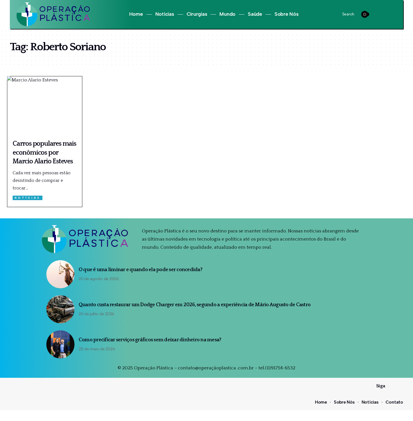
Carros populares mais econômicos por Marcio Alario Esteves (44, 152)
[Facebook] (379, 14)
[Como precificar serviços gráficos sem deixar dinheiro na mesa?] (60, 344)
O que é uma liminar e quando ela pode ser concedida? (140, 270)
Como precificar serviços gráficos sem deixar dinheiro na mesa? (150, 340)
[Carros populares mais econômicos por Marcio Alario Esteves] (44, 106)
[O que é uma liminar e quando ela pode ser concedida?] (60, 274)
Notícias (27, 198)
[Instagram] (386, 14)
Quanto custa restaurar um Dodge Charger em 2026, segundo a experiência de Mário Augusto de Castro (194, 305)
